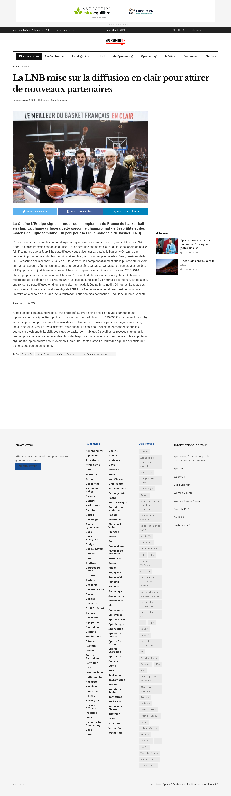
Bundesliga (146, 489)
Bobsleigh (92, 519)
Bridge (90, 544)
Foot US (91, 645)
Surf (111, 670)
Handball (91, 681)
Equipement (93, 622)
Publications (116, 545)
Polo (111, 541)
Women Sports (149, 759)
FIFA (152, 555)
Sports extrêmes (114, 650)
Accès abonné (54, 56)
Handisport (93, 686)
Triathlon (114, 713)
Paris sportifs (148, 709)
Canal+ (144, 495)
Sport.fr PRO (181, 509)
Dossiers (91, 603)
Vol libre (114, 723)
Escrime (91, 631)
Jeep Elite (43, 354)
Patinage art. (116, 493)
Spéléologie (116, 624)
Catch (89, 558)
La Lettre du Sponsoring (116, 56)
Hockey (90, 695)
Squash (113, 661)
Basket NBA (93, 505)
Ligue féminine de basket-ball (96, 354)
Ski (110, 605)
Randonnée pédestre (115, 552)
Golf (88, 667)
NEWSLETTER (28, 466)
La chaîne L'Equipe (64, 354)
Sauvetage (115, 591)
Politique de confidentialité (60, 30)
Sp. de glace (116, 619)
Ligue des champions (146, 643)
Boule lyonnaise (92, 526)
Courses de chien (93, 569)
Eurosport (146, 542)
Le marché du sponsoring (148, 604)
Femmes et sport (150, 548)
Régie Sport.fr (182, 525)
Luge (89, 729)
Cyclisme (92, 584)
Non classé (115, 479)
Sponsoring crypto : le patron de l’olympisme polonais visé (195, 244)
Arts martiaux (94, 460)
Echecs (90, 612)
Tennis (112, 684)
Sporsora (145, 741)
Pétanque (114, 519)
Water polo (115, 732)
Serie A (144, 734)
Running (113, 581)
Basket (26, 66)
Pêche (112, 497)
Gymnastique (94, 672)
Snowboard (115, 610)
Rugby (112, 567)
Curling (90, 579)
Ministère (114, 460)
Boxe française (92, 538)
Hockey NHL (93, 700)
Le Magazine (80, 56)
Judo (89, 717)
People (112, 514)
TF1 (158, 741)
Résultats (114, 558)
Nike (142, 670)
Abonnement (94, 450)
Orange (144, 697)
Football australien (92, 657)
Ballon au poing (92, 490)
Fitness (90, 641)
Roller (112, 562)
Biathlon (91, 510)
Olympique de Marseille (148, 678)
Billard (90, 514)
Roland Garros (148, 728)
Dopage (90, 598)
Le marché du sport (148, 614)
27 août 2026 (190, 252)
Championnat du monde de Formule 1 (150, 505)
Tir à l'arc (114, 701)
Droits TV (27, 354)
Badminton (93, 483)
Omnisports (116, 483)
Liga (151, 623)
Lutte (89, 734)
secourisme (116, 595)
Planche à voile (114, 526)
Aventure (91, 474)
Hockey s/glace (91, 707)
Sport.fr (178, 468)
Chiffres (210, 56)
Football (91, 650)
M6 (142, 652)
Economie (190, 56)
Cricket (90, 575)
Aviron (90, 479)
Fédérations (93, 636)
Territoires (115, 696)
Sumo (112, 665)
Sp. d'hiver (115, 614)
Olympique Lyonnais (146, 689)
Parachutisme (117, 488)
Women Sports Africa (187, 500)
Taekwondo (115, 675)
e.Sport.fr (179, 476)
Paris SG (145, 703)
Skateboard (115, 600)
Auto (89, 469)
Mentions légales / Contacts (28, 30)
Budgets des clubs (147, 480)
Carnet (90, 553)
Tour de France (149, 753)
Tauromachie (116, 679)
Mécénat (145, 664)
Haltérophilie (94, 676)
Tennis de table (114, 691)
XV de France (148, 766)
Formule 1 (92, 662)
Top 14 (144, 747)
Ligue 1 (144, 629)
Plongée (113, 531)
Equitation (92, 627)
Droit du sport (95, 608)
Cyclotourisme (95, 589)
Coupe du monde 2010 (150, 528)
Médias (170, 56)
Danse (90, 594)
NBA (157, 664)
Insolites (91, 712)
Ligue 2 (144, 635)
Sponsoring (149, 56)
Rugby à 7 (114, 572)
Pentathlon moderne (115, 509)
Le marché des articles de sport (150, 594)
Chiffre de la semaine (147, 517)
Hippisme (92, 691)
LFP (142, 623)
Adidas (144, 452)
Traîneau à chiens (115, 708)
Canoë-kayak (94, 548)
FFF (142, 555)
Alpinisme (92, 455)
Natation (113, 469)
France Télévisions (146, 563)
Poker (112, 536)
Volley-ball (115, 728)
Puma (143, 722)
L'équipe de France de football (147, 581)
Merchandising (148, 658)
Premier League (149, 716)
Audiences (146, 472)
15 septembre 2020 (24, 100)
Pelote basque (117, 502)
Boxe (89, 531)
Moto (111, 464)
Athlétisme (93, 464)
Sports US (114, 656)
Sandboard (115, 586)
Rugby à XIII (115, 577)
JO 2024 (145, 571)
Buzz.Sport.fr (182, 484)
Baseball (91, 496)
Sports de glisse (114, 642)
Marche (113, 450)
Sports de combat (114, 635)
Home (16, 66)
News (112, 474)
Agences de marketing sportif (147, 462)
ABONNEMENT (30, 56)
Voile (111, 718)
